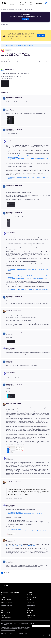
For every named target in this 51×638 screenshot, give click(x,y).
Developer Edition (5, 608)
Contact (3, 636)
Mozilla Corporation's (9, 623)
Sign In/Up (46, 3)
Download (29, 592)
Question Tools (4, 24)
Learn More (41, 35)
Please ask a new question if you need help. (24, 45)
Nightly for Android (6, 617)
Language (34, 623)
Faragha (21, 633)
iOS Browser (30, 599)
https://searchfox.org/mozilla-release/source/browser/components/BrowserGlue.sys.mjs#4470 (25, 513)
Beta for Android (5, 612)
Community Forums (23, 3)
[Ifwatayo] (8, 573)
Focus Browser (31, 602)
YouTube (46, 635)
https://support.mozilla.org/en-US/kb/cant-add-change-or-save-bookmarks (27, 278)
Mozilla (4, 586)
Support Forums (10, 9)
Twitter (3, 597)
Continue (25, 19)
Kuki (26, 633)
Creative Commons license (8, 630)
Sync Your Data (31, 615)
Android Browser (31, 597)
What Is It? (30, 610)
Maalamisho (10, 61)
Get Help (29, 617)
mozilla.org (4, 633)
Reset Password (31, 612)
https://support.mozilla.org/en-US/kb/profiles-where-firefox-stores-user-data (28, 289)
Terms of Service (13, 633)
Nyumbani (3, 9)
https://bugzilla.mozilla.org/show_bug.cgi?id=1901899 (20, 545)
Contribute (39, 3)
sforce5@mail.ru (9, 69)
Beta (2, 610)
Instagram (49, 635)
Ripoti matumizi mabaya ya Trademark (11, 592)
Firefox (16, 9)
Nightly (3, 615)
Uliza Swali (31, 3)
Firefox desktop (31, 595)
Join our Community (6, 599)
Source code (4, 595)
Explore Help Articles (13, 3)
